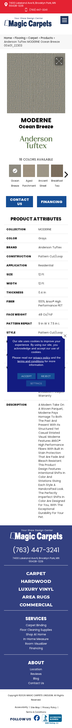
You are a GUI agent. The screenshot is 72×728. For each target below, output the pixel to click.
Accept (26, 376)
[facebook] (37, 718)
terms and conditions (30, 361)
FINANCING (51, 201)
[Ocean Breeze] (15, 171)
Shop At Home (36, 634)
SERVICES (36, 619)
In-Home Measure (36, 639)
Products (47, 38)
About (36, 663)
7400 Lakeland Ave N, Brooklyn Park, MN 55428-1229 (32, 4)
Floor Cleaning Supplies (36, 630)
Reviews (36, 674)
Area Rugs (36, 597)
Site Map (35, 707)
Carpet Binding (36, 625)
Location (36, 669)
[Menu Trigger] (64, 20)
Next (66, 173)
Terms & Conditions (36, 712)
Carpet (33, 38)
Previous (6, 173)
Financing (36, 648)
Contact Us (19, 201)
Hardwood (36, 581)
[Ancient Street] (43, 170)
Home (8, 38)
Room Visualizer (36, 644)
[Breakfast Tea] (57, 171)
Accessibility (21, 707)
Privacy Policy (49, 707)
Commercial (36, 605)
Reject (46, 376)
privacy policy (41, 357)
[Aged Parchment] (29, 171)
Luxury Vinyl (36, 589)
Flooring (20, 38)
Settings (36, 383)
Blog (36, 678)
